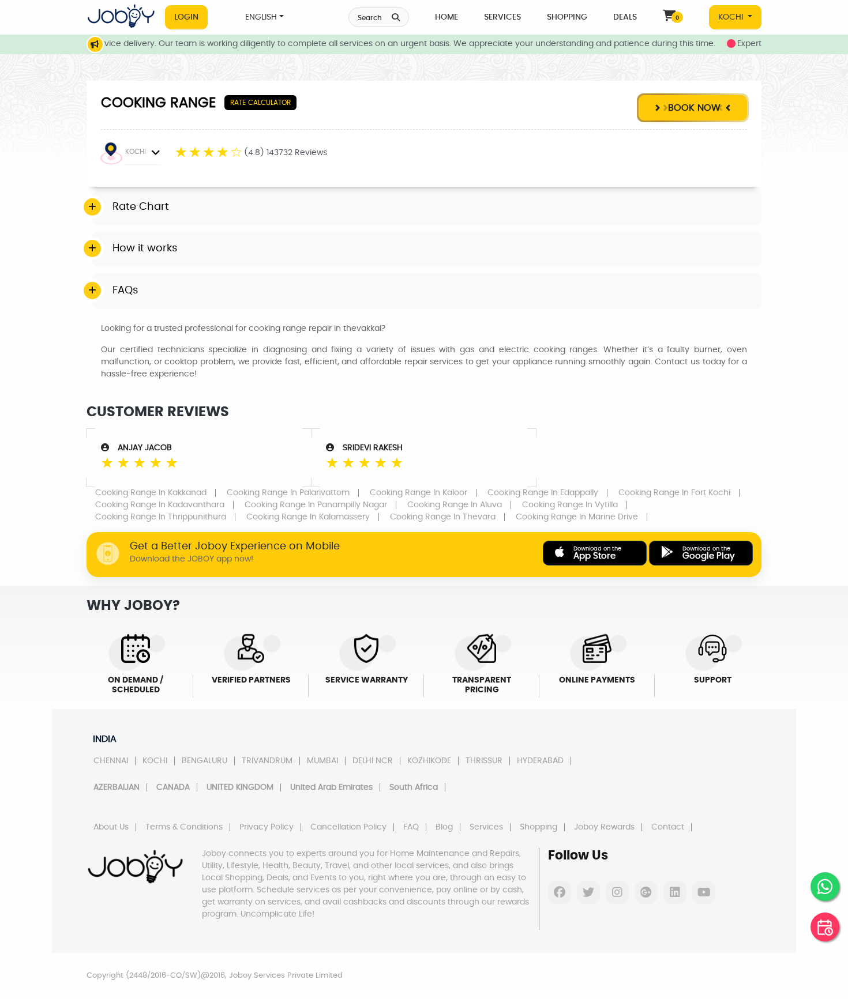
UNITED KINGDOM (240, 787)
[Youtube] (703, 892)
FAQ (411, 827)
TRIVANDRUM (267, 761)
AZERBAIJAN (116, 787)
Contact (667, 827)
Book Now (693, 107)
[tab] (426, 207)
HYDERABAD (540, 761)
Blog (444, 827)
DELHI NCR (372, 761)
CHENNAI (110, 761)
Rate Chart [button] (140, 207)
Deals (625, 17)
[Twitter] (588, 892)
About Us (111, 827)
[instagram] (617, 892)
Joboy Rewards (604, 827)
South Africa (413, 787)
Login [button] (186, 17)
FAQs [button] (125, 290)
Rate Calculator (260, 102)
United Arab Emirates (331, 787)
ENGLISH (261, 17)
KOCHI (731, 17)
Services (502, 17)
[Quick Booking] (825, 927)
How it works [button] (144, 248)
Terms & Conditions (184, 827)
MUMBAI (322, 761)
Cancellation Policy (348, 827)
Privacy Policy (266, 827)
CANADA (173, 787)
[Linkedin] (674, 892)
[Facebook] (559, 892)
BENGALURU (204, 761)
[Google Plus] (646, 892)
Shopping (567, 17)
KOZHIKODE (429, 761)
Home (446, 17)
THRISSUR (484, 761)
